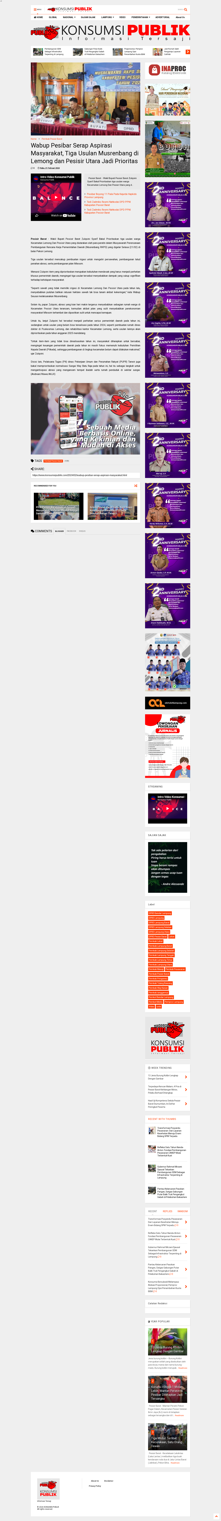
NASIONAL (68, 17)
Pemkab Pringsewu (158, 978)
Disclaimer (108, 1481)
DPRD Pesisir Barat (158, 936)
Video (151, 1006)
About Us (180, 17)
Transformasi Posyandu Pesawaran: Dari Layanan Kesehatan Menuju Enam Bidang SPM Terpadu (55, 50)
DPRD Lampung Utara (159, 932)
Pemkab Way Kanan (158, 988)
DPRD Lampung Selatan (160, 927)
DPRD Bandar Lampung (160, 913)
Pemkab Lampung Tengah (161, 955)
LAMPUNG (106, 17)
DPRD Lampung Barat (159, 922)
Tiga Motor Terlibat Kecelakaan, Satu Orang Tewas (166, 1442)
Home (34, 139)
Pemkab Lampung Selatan (161, 950)
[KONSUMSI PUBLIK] (70, 10)
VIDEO (122, 17)
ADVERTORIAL (162, 17)
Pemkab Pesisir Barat (52, 139)
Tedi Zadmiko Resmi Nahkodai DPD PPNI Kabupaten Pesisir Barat (107, 203)
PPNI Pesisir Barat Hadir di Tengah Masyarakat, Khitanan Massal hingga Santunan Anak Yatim (56, 510)
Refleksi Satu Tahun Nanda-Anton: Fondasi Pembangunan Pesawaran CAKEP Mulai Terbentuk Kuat (94, 48)
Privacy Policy (95, 1486)
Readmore (182, 1368)
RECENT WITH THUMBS (162, 1119)
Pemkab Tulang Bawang (160, 983)
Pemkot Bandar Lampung (161, 997)
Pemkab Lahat (156, 941)
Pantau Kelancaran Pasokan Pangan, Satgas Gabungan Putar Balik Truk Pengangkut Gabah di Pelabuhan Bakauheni (174, 48)
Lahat (171, 936)
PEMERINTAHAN (140, 17)
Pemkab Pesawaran (175, 969)
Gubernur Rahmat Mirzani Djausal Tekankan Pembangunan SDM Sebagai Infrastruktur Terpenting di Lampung (135, 48)
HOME (39, 17)
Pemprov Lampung (174, 1002)
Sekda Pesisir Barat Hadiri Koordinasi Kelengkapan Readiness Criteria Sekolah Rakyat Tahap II (111, 510)
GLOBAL (53, 17)
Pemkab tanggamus (158, 992)
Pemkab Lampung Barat (160, 946)
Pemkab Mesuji (156, 969)
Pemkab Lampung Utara (160, 964)
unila (159, 1006)
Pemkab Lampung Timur (160, 960)
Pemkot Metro (156, 1002)
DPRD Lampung (156, 918)
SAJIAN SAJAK (88, 17)
